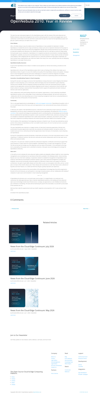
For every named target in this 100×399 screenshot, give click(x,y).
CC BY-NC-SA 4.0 (84, 392)
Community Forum (82, 356)
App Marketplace (82, 372)
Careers (53, 358)
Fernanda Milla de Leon (17, 249)
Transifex (80, 366)
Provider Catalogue (83, 374)
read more (13, 251)
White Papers (68, 363)
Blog (66, 356)
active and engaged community (43, 103)
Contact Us (53, 367)
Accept (64, 15)
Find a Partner (54, 373)
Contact (13, 1)
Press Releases (68, 358)
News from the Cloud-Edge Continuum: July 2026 (32, 246)
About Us (53, 356)
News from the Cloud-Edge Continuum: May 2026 (32, 310)
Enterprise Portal (82, 358)
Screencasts (68, 370)
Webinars (67, 371)
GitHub (80, 364)
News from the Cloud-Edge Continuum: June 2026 (32, 278)
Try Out (88, 5)
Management (76, 55)
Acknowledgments (55, 362)
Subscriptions (19, 1)
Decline (76, 15)
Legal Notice (54, 363)
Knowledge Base (69, 362)
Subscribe (78, 336)
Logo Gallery (54, 360)
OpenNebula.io (37, 392)
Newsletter (76, 52)
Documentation (68, 360)
